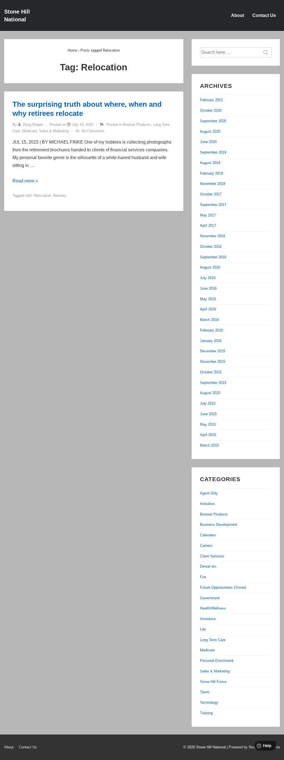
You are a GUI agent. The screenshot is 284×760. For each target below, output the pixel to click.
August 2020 (210, 131)
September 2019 (213, 152)
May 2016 (208, 299)
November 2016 (212, 236)
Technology (209, 702)
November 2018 (212, 184)
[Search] (268, 52)
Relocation (42, 195)
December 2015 (212, 351)
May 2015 (208, 424)
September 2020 (213, 121)
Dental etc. (208, 566)
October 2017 (211, 194)
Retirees (59, 195)
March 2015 (209, 445)
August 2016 (210, 267)
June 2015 (208, 414)
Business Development (218, 524)
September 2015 (213, 383)
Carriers (206, 546)
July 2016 (207, 278)
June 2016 (208, 288)
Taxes (205, 692)
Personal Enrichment (217, 661)
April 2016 (208, 309)
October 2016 (211, 246)
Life (203, 629)
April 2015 (208, 435)
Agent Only (209, 493)
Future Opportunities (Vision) (223, 587)
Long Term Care (212, 640)
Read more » (25, 180)
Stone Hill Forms (213, 682)
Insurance (208, 619)
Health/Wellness (213, 608)
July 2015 (207, 403)
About (237, 15)
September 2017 (213, 205)
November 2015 (212, 361)
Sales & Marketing (54, 131)
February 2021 (211, 100)
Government (210, 598)
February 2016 (211, 330)
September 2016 (213, 257)
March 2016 (209, 320)
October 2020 (211, 110)
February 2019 (211, 173)
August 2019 (210, 163)
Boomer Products (137, 125)
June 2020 (208, 142)
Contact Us (264, 15)
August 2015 (210, 393)
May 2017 (208, 215)
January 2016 (211, 341)
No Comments (93, 131)
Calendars (208, 535)
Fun (203, 577)
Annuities (207, 504)
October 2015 (211, 372)
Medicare (29, 131)
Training (206, 713)
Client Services (212, 556)
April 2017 (208, 225)
